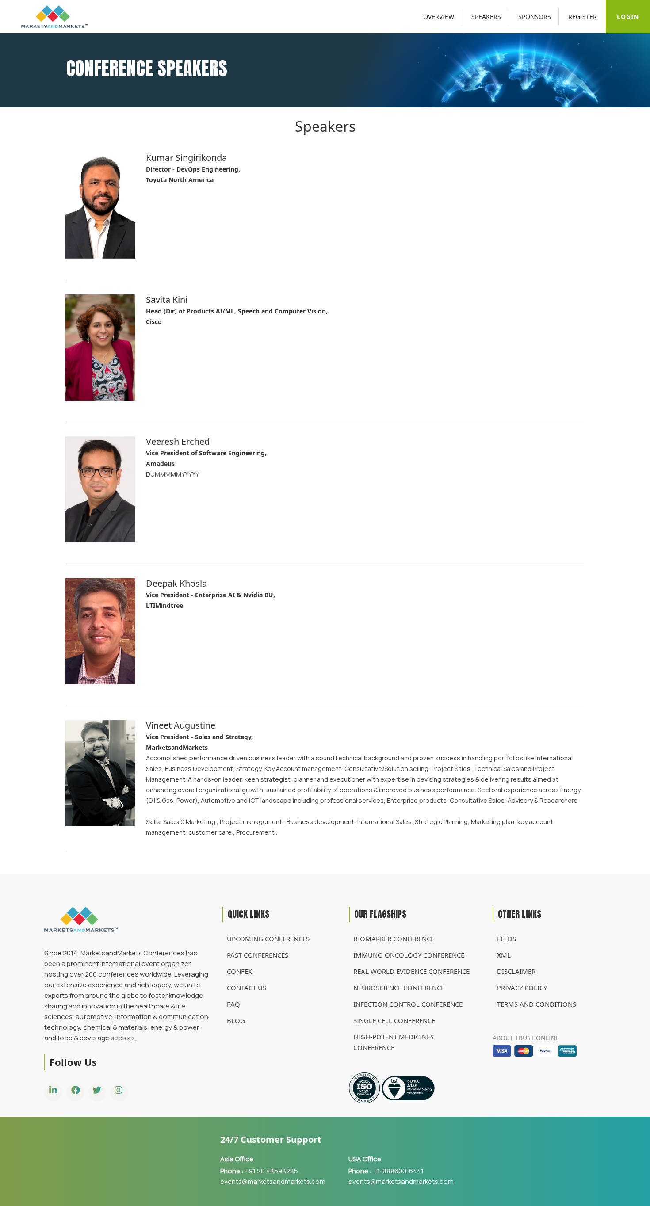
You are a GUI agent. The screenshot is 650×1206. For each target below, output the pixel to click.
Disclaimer (516, 971)
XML (504, 954)
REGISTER (582, 16)
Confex (239, 971)
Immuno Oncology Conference (408, 954)
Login (628, 16)
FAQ (233, 1004)
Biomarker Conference (393, 938)
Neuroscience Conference (398, 987)
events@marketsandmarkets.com (272, 1181)
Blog (236, 1020)
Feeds (506, 938)
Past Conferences (257, 954)
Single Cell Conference (394, 1020)
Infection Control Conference (408, 1004)
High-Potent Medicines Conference (393, 1042)
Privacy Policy (522, 987)
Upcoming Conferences (268, 938)
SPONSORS (534, 16)
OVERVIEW (438, 16)
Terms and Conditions (536, 1004)
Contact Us (246, 987)
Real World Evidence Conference (411, 971)
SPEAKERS (486, 16)
